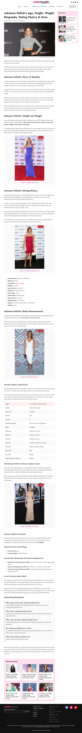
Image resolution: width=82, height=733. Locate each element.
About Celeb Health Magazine (54, 707)
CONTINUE (27, 711)
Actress (17, 283)
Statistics (60, 6)
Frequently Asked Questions (53, 715)
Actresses (36, 710)
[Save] (41, 137)
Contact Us (52, 709)
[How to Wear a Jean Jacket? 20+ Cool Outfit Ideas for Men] (62, 19)
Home (19, 6)
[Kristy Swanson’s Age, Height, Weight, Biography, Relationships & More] (13, 687)
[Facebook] (71, 2)
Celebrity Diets (37, 706)
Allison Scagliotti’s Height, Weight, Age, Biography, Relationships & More (29, 676)
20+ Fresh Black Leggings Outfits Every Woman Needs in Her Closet (71, 29)
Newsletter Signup (54, 721)
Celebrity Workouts (38, 708)
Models (35, 712)
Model (22, 283)
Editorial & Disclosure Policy (42, 726)
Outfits (26, 6)
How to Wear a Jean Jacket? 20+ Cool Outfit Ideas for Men (71, 20)
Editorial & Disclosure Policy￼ (55, 712)
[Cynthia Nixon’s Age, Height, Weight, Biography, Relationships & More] (29, 687)
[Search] (77, 6)
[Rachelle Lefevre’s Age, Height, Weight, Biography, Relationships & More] (46, 668)
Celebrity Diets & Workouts (39, 6)
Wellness (51, 6)
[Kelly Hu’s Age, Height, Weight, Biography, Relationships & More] (13, 668)
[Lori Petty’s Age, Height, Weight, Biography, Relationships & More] (46, 687)
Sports (35, 716)
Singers (35, 714)
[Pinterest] (77, 2)
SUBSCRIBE (72, 6)
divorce (6, 222)
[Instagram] (73, 2)
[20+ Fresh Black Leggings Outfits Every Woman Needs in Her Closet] (62, 29)
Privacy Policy (53, 717)
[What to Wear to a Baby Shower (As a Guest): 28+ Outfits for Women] (62, 38)
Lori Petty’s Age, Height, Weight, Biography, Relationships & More (45, 695)
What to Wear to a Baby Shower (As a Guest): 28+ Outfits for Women (71, 38)
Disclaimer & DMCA (54, 719)
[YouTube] (75, 2)
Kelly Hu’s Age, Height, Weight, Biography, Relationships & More (12, 676)
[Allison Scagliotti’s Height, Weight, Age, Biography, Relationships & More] (29, 668)
